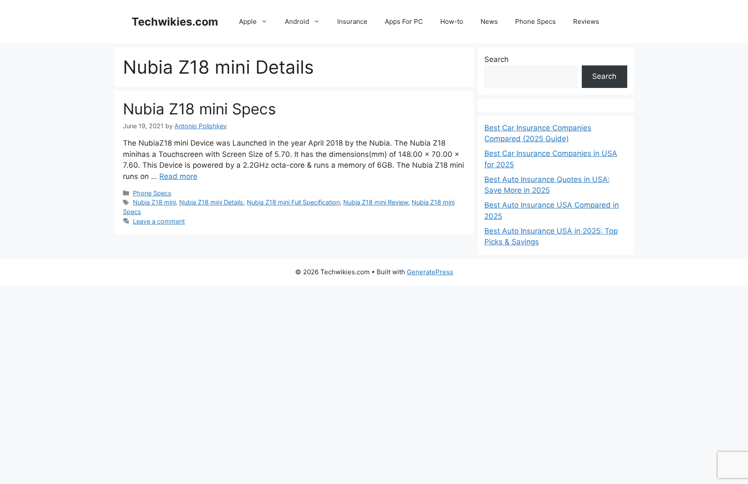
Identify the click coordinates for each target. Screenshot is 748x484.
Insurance (352, 21)
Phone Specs (535, 21)
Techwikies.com (175, 21)
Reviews (586, 21)
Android (297, 21)
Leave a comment (159, 221)
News (489, 21)
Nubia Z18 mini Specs (199, 109)
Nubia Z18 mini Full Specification (293, 202)
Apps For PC (404, 21)
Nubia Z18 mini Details (211, 202)
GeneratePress (430, 272)
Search (496, 59)
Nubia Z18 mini (154, 202)
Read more (178, 176)
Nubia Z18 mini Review (375, 202)
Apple (248, 21)
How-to (451, 21)
